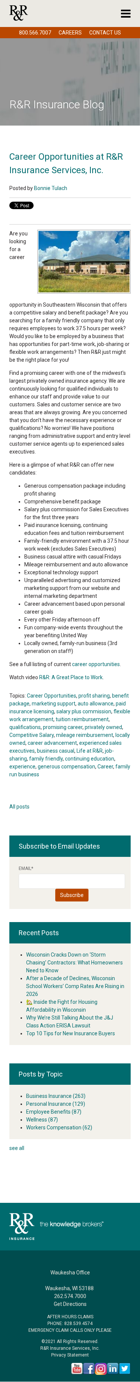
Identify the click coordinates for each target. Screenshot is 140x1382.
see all (16, 1148)
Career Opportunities (51, 696)
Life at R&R (90, 751)
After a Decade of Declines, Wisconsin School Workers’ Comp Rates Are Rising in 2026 (75, 986)
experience (22, 767)
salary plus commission (83, 711)
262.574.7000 (70, 1296)
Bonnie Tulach (50, 188)
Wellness (42, 1120)
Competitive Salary (31, 735)
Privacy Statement (70, 1355)
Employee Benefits (53, 1112)
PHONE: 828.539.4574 (70, 1323)
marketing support (53, 704)
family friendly (46, 759)
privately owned (103, 727)
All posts (19, 807)
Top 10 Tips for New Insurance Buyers (70, 1033)
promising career (63, 727)
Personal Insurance (55, 1104)
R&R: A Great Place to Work (71, 677)
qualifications (25, 727)
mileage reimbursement (84, 735)
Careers (70, 33)
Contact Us (105, 33)
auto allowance (95, 704)
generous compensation (66, 767)
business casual (55, 751)
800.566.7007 (35, 33)
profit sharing (94, 696)
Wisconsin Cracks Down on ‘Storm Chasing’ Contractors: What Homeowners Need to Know (74, 962)
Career (105, 767)
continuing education (89, 759)
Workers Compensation (59, 1127)
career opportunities (96, 664)
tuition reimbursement (82, 719)
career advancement (52, 743)
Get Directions (70, 1304)
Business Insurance (55, 1096)
